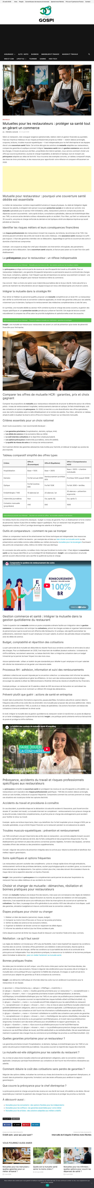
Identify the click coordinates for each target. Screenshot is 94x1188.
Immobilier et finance (50, 54)
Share (8, 1124)
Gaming (43, 59)
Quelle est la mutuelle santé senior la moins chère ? (45, 1168)
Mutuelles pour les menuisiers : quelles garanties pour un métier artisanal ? (16, 1169)
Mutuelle (6, 119)
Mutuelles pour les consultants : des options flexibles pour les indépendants (35, 1105)
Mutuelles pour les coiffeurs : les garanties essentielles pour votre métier (34, 1108)
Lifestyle (20, 59)
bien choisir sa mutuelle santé (68, 539)
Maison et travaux (70, 54)
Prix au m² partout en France (74, 1)
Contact (87, 1)
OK (47, 1185)
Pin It (27, 1124)
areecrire (15, 1119)
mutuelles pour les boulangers (70, 542)
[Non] (92, 1183)
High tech (53, 59)
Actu (15, 1)
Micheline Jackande (12, 132)
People (21, 1)
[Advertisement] (47, 38)
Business (34, 54)
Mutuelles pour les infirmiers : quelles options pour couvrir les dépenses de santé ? (77, 1169)
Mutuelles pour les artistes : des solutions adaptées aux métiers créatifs (33, 1111)
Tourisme (33, 59)
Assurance (8, 54)
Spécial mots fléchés (57, 1)
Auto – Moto (23, 54)
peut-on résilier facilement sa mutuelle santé (44, 955)
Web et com (9, 59)
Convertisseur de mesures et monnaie (37, 1)
